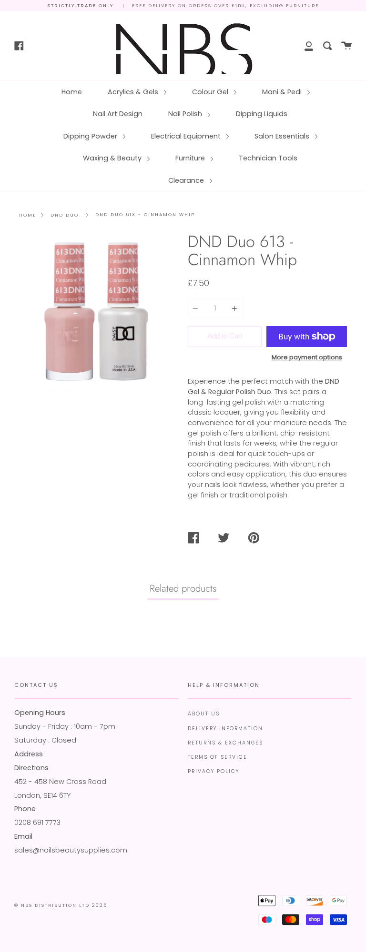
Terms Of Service (217, 757)
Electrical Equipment (187, 136)
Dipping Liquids (261, 114)
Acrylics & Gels (134, 92)
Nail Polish (186, 114)
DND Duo (65, 215)
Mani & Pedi (283, 92)
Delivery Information (225, 728)
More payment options (307, 357)
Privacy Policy (213, 771)
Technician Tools (268, 158)
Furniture (191, 158)
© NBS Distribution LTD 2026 (60, 905)
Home (71, 92)
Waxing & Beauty (113, 158)
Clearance (187, 180)
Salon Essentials (282, 136)
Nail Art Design (117, 114)
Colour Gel (211, 92)
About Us (204, 713)
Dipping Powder (91, 136)
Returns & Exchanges (225, 742)
